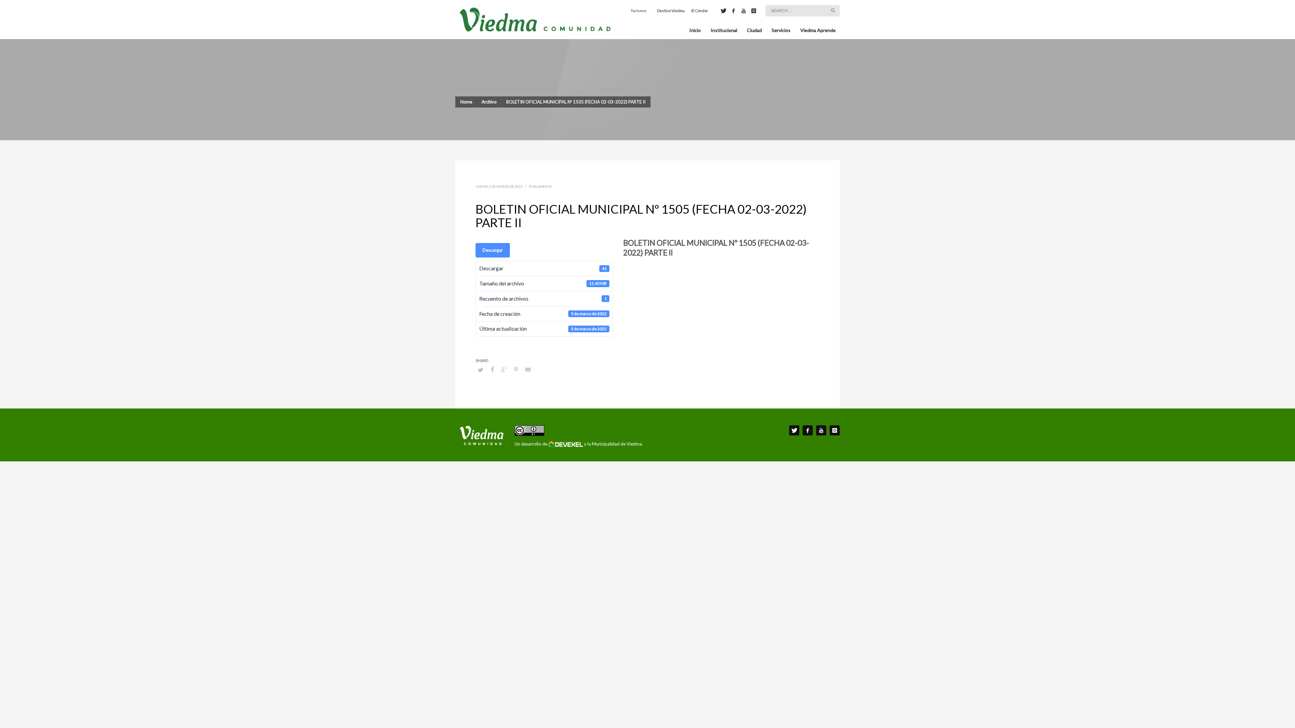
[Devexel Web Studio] (565, 444)
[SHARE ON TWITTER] (481, 370)
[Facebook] (733, 11)
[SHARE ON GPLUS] (504, 369)
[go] (833, 10)
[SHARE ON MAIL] (528, 369)
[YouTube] (744, 11)
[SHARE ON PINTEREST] (516, 369)
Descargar (493, 250)
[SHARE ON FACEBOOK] (492, 369)
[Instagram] (754, 11)
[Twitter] (723, 11)
